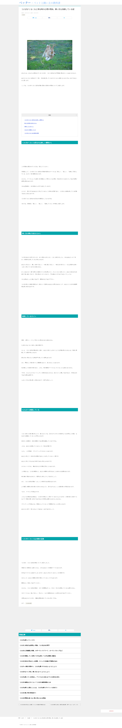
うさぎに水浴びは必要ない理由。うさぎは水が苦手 (35, 645)
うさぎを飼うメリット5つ (27, 640)
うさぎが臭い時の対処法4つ (28, 693)
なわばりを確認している (30, 129)
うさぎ (23, 14)
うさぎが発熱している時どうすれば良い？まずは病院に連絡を (38, 656)
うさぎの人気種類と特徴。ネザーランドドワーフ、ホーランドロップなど (41, 650)
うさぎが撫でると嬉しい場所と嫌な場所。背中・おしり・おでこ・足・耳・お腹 (65, 704)
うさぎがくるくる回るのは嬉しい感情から (34, 120)
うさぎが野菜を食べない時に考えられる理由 (33, 698)
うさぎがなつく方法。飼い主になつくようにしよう (35, 671)
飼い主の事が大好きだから (30, 123)
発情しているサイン (29, 126)
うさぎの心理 (28, 603)
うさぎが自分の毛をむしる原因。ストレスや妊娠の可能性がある (38, 661)
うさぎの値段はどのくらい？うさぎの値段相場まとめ (35, 682)
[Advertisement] (49, 30)
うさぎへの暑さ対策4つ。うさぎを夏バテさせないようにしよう (38, 666)
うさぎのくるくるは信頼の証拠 (31, 133)
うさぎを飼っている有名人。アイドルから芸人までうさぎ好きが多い (40, 677)
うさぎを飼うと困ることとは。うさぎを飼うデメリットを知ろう (38, 687)
